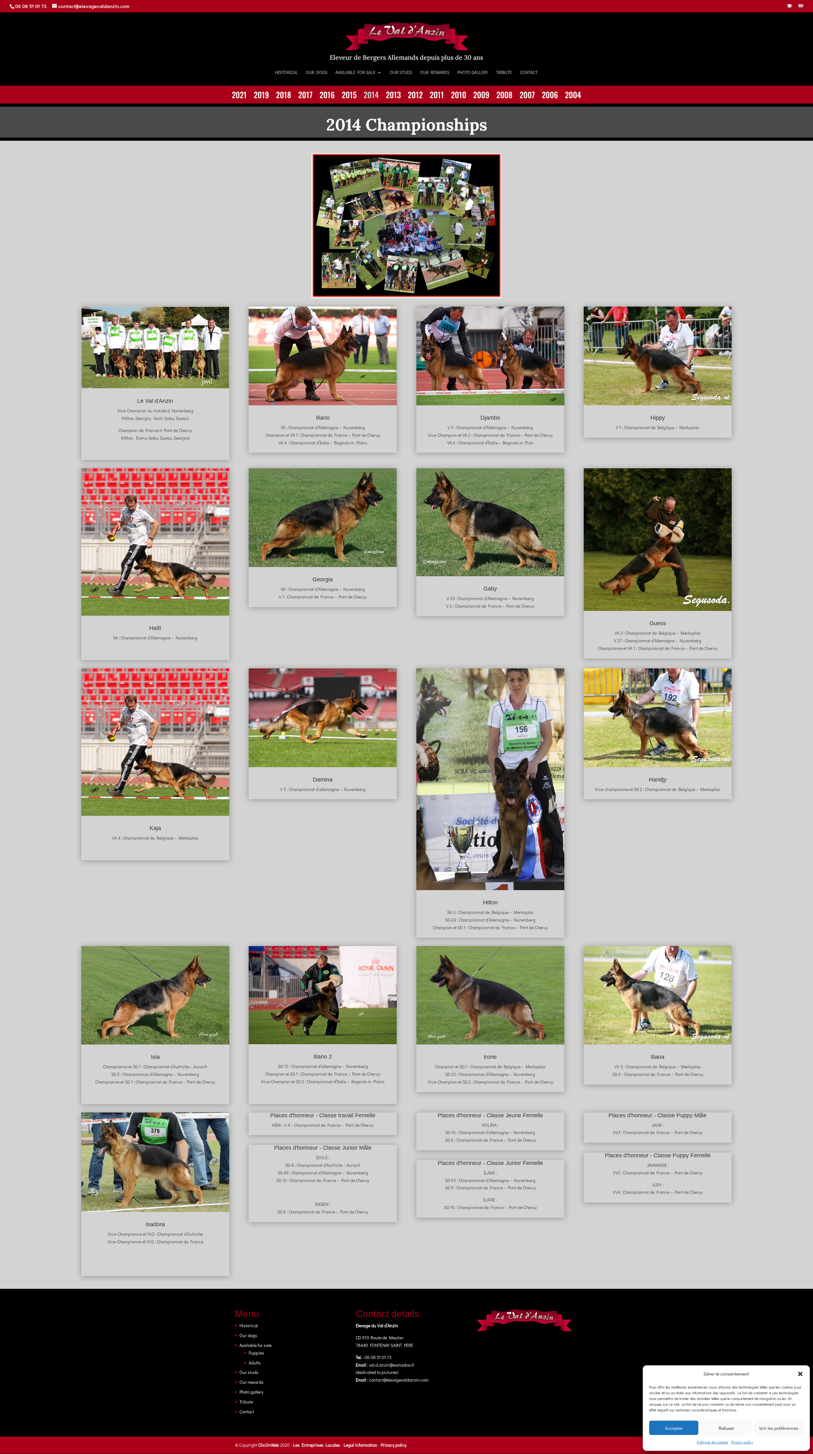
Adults (255, 1363)
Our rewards (434, 72)
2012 (415, 95)
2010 (458, 95)
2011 (437, 95)
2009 (481, 95)
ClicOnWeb (268, 1445)
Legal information (360, 1445)
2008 (504, 95)
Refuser (726, 1428)
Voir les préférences (778, 1428)
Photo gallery (472, 72)
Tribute (504, 72)
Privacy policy (742, 1441)
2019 (261, 95)
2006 (550, 95)
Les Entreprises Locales (316, 1445)
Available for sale (355, 72)
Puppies (256, 1353)
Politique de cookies (712, 1441)
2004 (573, 95)
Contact (529, 72)
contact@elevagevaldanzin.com (399, 1380)
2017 (305, 95)
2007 (527, 95)
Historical (286, 72)
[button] (800, 1374)
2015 (349, 95)
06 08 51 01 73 (31, 6)
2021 (239, 95)
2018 (283, 95)
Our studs (401, 72)
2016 (327, 95)
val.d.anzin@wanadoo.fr (391, 1365)
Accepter (674, 1428)
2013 (393, 95)
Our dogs (316, 72)
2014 (371, 95)
